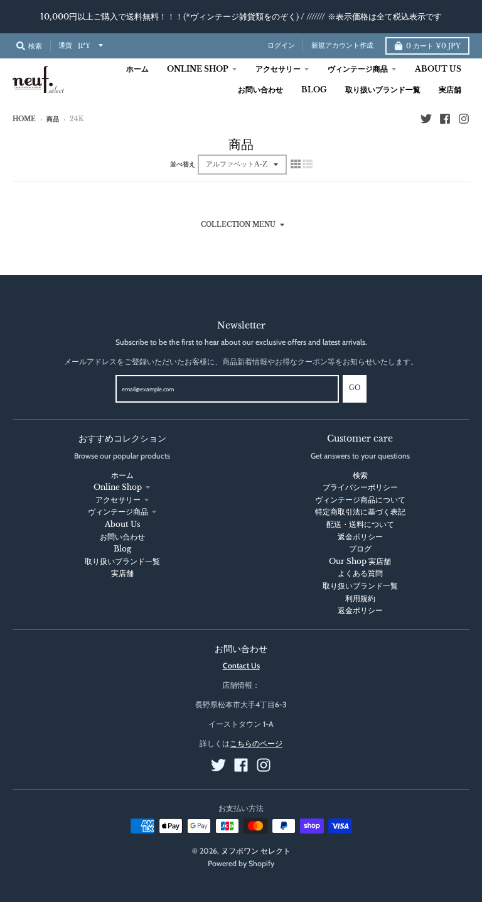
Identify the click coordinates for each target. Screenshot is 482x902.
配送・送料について (360, 524)
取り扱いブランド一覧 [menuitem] (382, 89)
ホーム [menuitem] (137, 68)
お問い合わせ (122, 536)
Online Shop (118, 487)
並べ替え (182, 164)
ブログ (360, 548)
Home (24, 119)
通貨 (65, 45)
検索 (360, 475)
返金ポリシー (360, 536)
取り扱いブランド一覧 (122, 561)
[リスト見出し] (308, 164)
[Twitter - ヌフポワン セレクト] (426, 118)
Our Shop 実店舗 (360, 561)
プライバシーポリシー (360, 487)
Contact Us (241, 665)
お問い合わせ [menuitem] (260, 89)
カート (433, 46)
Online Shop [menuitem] (197, 68)
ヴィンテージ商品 (118, 511)
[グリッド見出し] (296, 164)
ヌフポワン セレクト (256, 851)
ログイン (281, 45)
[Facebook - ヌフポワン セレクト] (445, 118)
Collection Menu (238, 225)
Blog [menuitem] (314, 89)
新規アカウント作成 (342, 45)
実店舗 (122, 573)
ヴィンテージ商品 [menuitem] (358, 68)
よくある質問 (360, 573)
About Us (122, 524)
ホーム (122, 475)
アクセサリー (118, 499)
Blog (122, 548)
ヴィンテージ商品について (360, 499)
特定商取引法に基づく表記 (360, 511)
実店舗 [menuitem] (450, 89)
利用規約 (360, 598)
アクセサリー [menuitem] (278, 68)
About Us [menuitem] (438, 68)
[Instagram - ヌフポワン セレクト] (463, 118)
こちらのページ (256, 743)
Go (354, 388)
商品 (52, 119)
